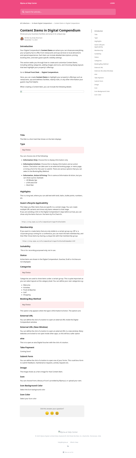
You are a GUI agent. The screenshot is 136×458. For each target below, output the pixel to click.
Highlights (97, 41)
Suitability (97, 54)
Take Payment (99, 78)
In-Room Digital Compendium (42, 23)
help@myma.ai (63, 442)
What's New (74, 442)
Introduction (98, 31)
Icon (95, 88)
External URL (98, 67)
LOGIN (112, 3)
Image (96, 84)
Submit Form (98, 81)
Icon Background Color (102, 91)
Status (96, 57)
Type (96, 38)
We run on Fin (69, 452)
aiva (95, 74)
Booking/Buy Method (101, 64)
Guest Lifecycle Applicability (99, 46)
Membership (98, 50)
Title (95, 34)
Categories (98, 60)
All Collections (25, 23)
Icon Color (97, 95)
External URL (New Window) (103, 71)
